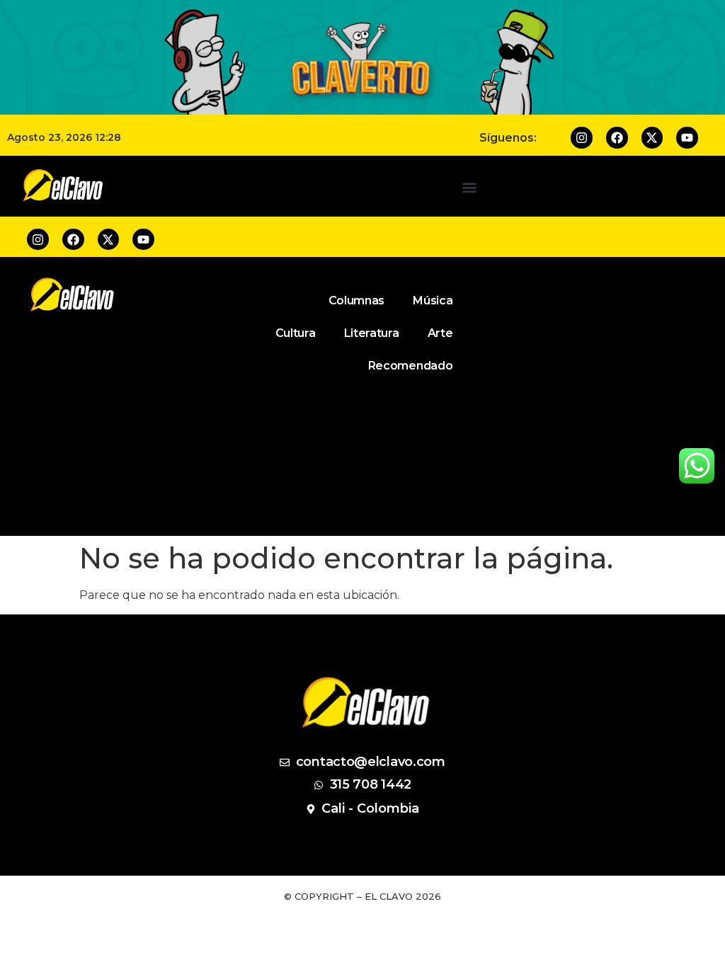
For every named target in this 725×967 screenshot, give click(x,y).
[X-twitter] (652, 138)
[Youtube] (687, 138)
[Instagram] (582, 138)
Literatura (371, 333)
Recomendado (410, 365)
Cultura (295, 333)
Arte (440, 333)
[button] (469, 188)
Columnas (357, 300)
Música (432, 300)
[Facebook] (617, 138)
